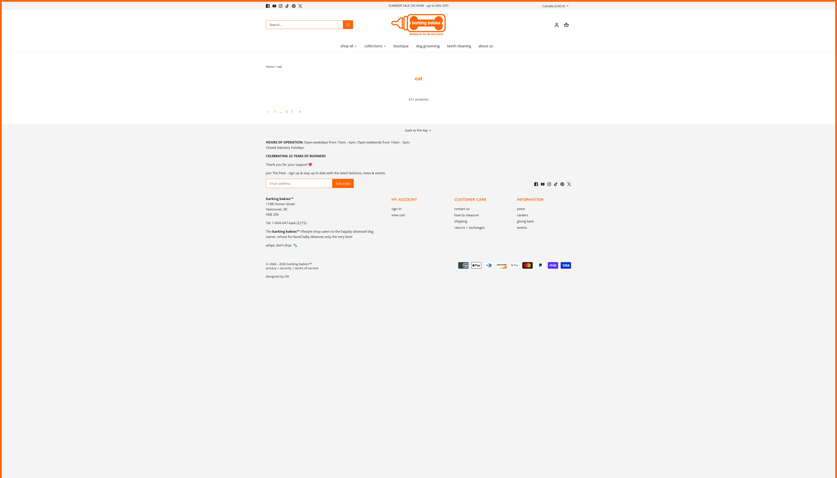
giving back (525, 221)
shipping (460, 221)
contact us (462, 209)
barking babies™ (299, 264)
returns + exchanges (469, 227)
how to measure (466, 215)
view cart (398, 215)
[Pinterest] (294, 5)
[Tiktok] (287, 5)
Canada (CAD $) (554, 6)
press (521, 209)
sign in (396, 209)
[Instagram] (280, 5)
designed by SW (277, 276)
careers (522, 215)
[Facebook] (268, 5)
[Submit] (348, 24)
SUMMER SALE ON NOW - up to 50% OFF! (419, 5)
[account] (556, 25)
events (522, 227)
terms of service (306, 268)
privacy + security (278, 268)
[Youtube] (274, 5)
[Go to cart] (566, 25)
